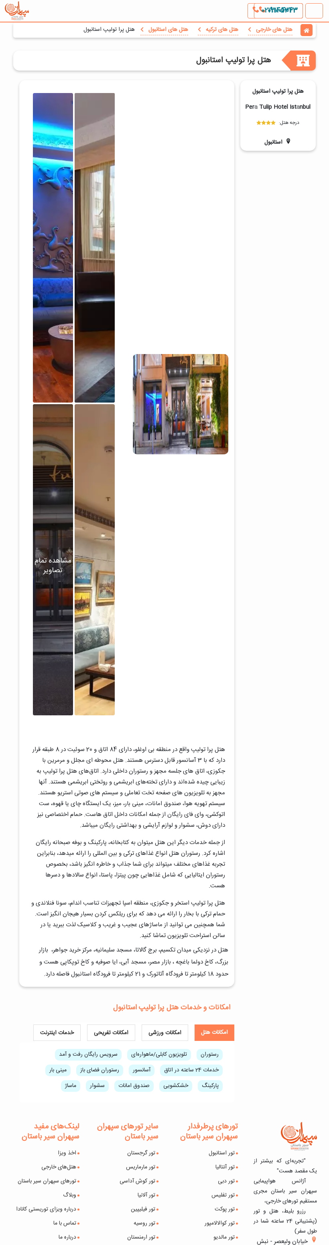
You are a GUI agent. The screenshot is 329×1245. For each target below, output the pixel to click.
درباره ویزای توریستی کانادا (46, 1209)
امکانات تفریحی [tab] (111, 1033)
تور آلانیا (146, 1195)
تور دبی (226, 1181)
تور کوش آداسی (137, 1181)
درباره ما (67, 1237)
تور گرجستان (141, 1153)
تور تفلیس (223, 1195)
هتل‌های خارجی (58, 1167)
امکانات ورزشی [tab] (164, 1033)
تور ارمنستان (141, 1237)
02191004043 (278, 10)
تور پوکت (225, 1209)
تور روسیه (144, 1223)
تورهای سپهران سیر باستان (47, 1181)
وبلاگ (69, 1195)
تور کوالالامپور (220, 1223)
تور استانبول (222, 1153)
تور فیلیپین (143, 1209)
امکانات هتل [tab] (214, 1032)
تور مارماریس (140, 1167)
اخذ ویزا (67, 1153)
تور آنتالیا (225, 1167)
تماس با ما (64, 1223)
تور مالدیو (224, 1237)
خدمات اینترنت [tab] (57, 1033)
